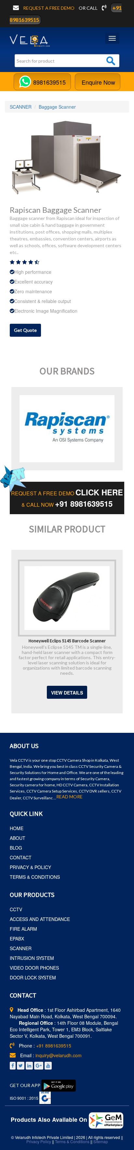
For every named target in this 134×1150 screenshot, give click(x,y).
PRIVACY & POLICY (30, 867)
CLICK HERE (99, 492)
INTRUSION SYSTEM (32, 958)
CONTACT (21, 857)
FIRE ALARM (23, 929)
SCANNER (21, 106)
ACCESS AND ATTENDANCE (40, 919)
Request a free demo (49, 8)
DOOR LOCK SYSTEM (33, 977)
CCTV (16, 909)
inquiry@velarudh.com (58, 1055)
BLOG (16, 847)
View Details (67, 692)
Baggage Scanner (57, 106)
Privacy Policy (38, 1141)
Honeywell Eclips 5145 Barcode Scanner (67, 640)
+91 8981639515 (84, 503)
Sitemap (100, 1141)
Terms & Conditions (72, 1141)
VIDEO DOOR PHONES (34, 967)
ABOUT (17, 838)
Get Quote (25, 330)
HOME (16, 828)
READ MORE (69, 796)
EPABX (17, 938)
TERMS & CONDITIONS (35, 877)
